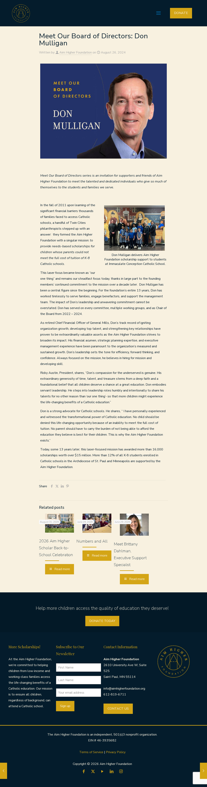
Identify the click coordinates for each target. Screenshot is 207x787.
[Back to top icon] (187, 778)
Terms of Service (91, 752)
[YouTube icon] (102, 771)
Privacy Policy (116, 752)
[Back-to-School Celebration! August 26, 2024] (3, 771)
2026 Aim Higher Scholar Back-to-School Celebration (56, 548)
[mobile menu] (158, 13)
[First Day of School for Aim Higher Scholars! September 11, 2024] (203, 771)
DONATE (181, 13)
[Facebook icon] (84, 771)
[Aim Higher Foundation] (21, 13)
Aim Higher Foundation (75, 52)
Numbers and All (92, 541)
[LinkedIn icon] (112, 771)
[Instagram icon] (121, 771)
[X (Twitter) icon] (93, 771)
